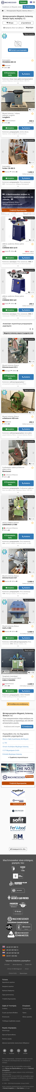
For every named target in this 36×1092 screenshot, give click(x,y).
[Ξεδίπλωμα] (18, 83)
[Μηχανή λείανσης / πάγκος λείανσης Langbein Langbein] (18, 98)
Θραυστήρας (23, 973)
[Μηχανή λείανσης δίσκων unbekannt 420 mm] (18, 401)
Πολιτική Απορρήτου (8, 1088)
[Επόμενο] (33, 98)
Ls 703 (5, 743)
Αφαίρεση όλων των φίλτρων (14, 28)
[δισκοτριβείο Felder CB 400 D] (18, 151)
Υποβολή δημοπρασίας (18, 210)
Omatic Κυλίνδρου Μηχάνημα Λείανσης (16, 747)
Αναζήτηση (29, 7)
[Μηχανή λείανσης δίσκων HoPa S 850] (18, 611)
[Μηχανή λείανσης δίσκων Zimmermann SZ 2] (18, 350)
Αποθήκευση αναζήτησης (18, 704)
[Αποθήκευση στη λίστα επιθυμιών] (32, 60)
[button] (34, 2)
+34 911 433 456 (11, 956)
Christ (27, 969)
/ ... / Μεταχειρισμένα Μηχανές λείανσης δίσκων (17, 11)
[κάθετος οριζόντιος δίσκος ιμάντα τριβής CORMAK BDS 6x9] (18, 281)
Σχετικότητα (26, 23)
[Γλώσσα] (31, 2)
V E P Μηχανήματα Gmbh (11, 750)
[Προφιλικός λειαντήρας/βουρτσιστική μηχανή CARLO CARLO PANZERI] (18, 661)
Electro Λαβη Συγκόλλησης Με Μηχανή (15, 739)
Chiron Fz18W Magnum (14, 969)
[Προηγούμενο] (3, 98)
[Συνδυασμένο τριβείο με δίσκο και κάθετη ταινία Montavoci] (18, 452)
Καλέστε (27, 74)
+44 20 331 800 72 (12, 947)
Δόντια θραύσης (17, 964)
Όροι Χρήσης (20, 1088)
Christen (7, 964)
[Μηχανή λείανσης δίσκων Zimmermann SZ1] (18, 561)
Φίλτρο (10, 23)
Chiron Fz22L (13, 973)
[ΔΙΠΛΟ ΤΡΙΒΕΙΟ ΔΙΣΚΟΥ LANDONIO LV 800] (18, 508)
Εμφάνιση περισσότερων (18, 757)
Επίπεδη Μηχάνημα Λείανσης (12, 754)
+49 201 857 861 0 (12, 950)
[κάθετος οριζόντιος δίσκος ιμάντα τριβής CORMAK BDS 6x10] (18, 229)
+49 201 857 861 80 (12, 953)
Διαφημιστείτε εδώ (19, 849)
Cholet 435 (28, 964)
